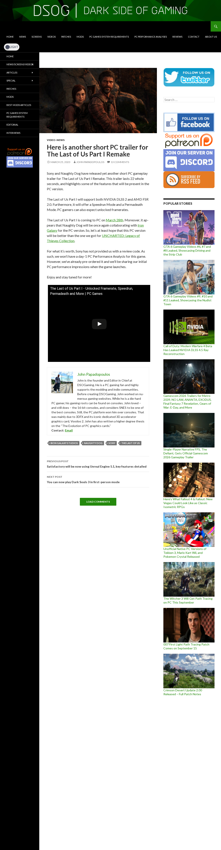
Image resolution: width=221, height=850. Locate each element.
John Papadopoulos (90, 162)
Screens (37, 36)
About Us (211, 36)
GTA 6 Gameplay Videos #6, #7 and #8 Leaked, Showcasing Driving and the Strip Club (187, 250)
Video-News (56, 140)
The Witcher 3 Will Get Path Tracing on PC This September (188, 600)
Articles (11, 72)
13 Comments (120, 162)
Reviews (177, 36)
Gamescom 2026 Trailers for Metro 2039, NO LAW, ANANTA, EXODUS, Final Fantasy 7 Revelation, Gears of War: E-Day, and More (187, 401)
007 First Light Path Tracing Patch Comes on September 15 (186, 646)
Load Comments (98, 501)
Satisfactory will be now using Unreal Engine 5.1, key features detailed (97, 464)
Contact (193, 36)
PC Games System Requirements (109, 36)
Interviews (13, 132)
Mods (80, 36)
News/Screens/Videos (19, 64)
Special (11, 80)
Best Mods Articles (18, 105)
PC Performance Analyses (150, 36)
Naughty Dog (93, 443)
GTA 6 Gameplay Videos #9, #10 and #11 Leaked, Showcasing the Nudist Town (188, 300)
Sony (112, 443)
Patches (66, 36)
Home (10, 36)
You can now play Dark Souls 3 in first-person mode (83, 479)
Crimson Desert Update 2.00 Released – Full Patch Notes (182, 692)
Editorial (12, 124)
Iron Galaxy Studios (64, 443)
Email (69, 430)
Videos (51, 36)
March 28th (114, 220)
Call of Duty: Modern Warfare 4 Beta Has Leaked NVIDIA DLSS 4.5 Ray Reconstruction (187, 350)
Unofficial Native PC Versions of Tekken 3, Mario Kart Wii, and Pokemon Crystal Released (184, 552)
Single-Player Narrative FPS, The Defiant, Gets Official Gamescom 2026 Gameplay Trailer (185, 453)
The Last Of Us (130, 443)
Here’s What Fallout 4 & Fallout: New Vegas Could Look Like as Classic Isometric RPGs (188, 503)
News (22, 36)
